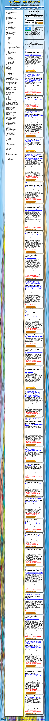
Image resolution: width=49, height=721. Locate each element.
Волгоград (9, 26)
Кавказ (8, 41)
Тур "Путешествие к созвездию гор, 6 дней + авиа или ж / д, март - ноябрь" (34, 573)
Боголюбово (11, 22)
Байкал (8, 16)
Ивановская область (11, 34)
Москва (8, 98)
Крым (7, 88)
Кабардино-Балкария (13, 46)
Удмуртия (8, 140)
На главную (8, 7)
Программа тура (30, 71)
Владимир (10, 23)
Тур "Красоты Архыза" (30, 258)
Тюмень (9, 139)
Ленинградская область (12, 91)
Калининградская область (12, 56)
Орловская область (11, 106)
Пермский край (10, 108)
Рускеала (10, 74)
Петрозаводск (11, 73)
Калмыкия (8, 64)
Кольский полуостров (11, 78)
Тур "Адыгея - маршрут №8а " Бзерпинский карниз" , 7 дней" (32, 523)
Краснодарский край (11, 82)
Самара (9, 119)
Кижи (9, 72)
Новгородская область (12, 103)
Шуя (9, 39)
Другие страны (19, 7)
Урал (7, 143)
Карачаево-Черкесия (13, 49)
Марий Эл (8, 94)
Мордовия (9, 96)
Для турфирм (40, 7)
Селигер (8, 127)
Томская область (10, 133)
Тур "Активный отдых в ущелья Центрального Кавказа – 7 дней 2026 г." (34, 234)
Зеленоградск (11, 59)
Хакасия (8, 147)
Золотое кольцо (10, 33)
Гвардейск (10, 58)
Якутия (8, 150)
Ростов (8, 114)
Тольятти (10, 120)
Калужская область (11, 66)
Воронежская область (11, 29)
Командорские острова (12, 79)
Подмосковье (9, 109)
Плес (9, 38)
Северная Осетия (12, 52)
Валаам (9, 69)
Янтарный (10, 63)
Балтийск (10, 57)
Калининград (11, 61)
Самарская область (11, 118)
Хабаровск (10, 145)
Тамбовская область (11, 130)
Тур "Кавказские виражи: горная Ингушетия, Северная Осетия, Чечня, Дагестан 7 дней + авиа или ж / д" (34, 287)
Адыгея (9, 42)
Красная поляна (12, 83)
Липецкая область (10, 92)
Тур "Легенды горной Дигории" (32, 697)
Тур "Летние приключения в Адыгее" (34, 599)
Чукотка (8, 149)
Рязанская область (11, 117)
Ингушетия (10, 44)
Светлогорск (11, 62)
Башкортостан (10, 17)
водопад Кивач (11, 71)
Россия (8, 113)
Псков (7, 111)
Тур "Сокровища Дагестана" (32, 535)
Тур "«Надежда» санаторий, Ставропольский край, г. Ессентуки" (33, 210)
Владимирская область (12, 21)
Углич (9, 158)
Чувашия (8, 148)
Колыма (8, 76)
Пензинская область (11, 107)
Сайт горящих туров (28, 7)
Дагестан (10, 43)
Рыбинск (10, 157)
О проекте (13, 7)
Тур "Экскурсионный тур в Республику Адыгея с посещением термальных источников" (33, 647)
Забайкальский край (11, 32)
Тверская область (10, 132)
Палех (9, 37)
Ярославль (10, 159)
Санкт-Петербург (10, 122)
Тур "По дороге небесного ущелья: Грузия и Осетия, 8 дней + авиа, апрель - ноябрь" (33, 80)
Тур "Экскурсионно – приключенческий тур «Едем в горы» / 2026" (34, 316)
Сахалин (8, 125)
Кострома (8, 81)
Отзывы (35, 7)
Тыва (7, 135)
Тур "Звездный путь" (30, 465)
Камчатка (8, 67)
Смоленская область (11, 129)
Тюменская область (11, 137)
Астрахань (9, 14)
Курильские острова (11, 89)
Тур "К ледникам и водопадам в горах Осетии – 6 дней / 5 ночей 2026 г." (33, 99)
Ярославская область (11, 154)
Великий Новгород (11, 18)
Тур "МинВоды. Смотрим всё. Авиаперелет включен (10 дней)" (33, 675)
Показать (40, 22)
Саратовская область (11, 123)
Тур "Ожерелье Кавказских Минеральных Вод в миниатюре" (33, 396)
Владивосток (9, 19)
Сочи (9, 86)
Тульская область (10, 134)
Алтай (7, 11)
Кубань (9, 84)
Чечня (9, 53)
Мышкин (10, 155)
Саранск (10, 97)
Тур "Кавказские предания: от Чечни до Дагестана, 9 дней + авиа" (34, 159)
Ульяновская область (11, 142)
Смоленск (8, 128)
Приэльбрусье (11, 51)
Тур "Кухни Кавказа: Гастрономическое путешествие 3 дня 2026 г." (33, 450)
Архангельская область (12, 12)
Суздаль (10, 24)
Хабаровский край (10, 144)
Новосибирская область (12, 104)
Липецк (9, 93)
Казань (8, 54)
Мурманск (8, 99)
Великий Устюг (11, 28)
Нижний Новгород (12, 102)
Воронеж (10, 31)
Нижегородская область (12, 101)
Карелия (8, 68)
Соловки (10, 13)
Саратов (10, 124)
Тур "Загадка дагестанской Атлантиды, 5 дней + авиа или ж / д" (33, 55)
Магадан (10, 77)
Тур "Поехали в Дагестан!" (31, 550)
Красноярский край (11, 87)
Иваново (10, 36)
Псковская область (11, 112)
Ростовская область (11, 115)
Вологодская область (11, 27)
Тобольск (10, 138)
